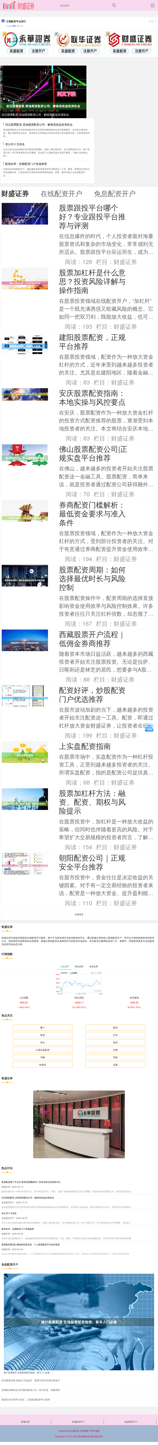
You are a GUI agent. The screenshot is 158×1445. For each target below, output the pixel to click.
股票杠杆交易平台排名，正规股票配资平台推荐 (26, 1399)
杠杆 (115, 1035)
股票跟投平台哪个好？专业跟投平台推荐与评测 (92, 216)
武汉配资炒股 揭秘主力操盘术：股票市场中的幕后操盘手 (31, 1380)
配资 (115, 1027)
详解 (42, 1057)
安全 (42, 1042)
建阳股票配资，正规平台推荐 (92, 341)
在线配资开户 (78, 1421)
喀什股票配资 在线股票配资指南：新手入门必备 (27, 1372)
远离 (115, 1064)
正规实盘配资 (43, 1049)
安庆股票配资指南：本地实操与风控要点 (92, 397)
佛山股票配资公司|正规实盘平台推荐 (93, 453)
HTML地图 (94, 1430)
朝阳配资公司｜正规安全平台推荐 (92, 862)
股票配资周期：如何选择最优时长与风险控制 (92, 578)
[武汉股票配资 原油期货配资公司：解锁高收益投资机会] (43, 105)
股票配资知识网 (86, 1436)
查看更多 (79, 914)
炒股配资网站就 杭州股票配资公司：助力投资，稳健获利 (31, 1389)
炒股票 (42, 1064)
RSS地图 (84, 1430)
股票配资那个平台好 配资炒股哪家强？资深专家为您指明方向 (31, 1181)
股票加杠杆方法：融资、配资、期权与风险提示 (92, 801)
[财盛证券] (18, 5)
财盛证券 (25, 1421)
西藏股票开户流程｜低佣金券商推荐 (92, 638)
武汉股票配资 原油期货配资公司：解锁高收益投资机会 (35, 114)
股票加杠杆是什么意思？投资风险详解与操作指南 (92, 281)
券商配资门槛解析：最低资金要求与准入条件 (92, 513)
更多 (151, 21)
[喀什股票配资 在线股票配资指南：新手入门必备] (79, 1321)
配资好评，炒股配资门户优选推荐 (26, 164)
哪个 (42, 1027)
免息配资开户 (130, 1421)
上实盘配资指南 (85, 745)
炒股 (115, 1049)
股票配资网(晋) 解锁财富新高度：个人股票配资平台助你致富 (31, 1244)
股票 (42, 1035)
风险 (115, 1057)
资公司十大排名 (15, 144)
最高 (115, 1042)
